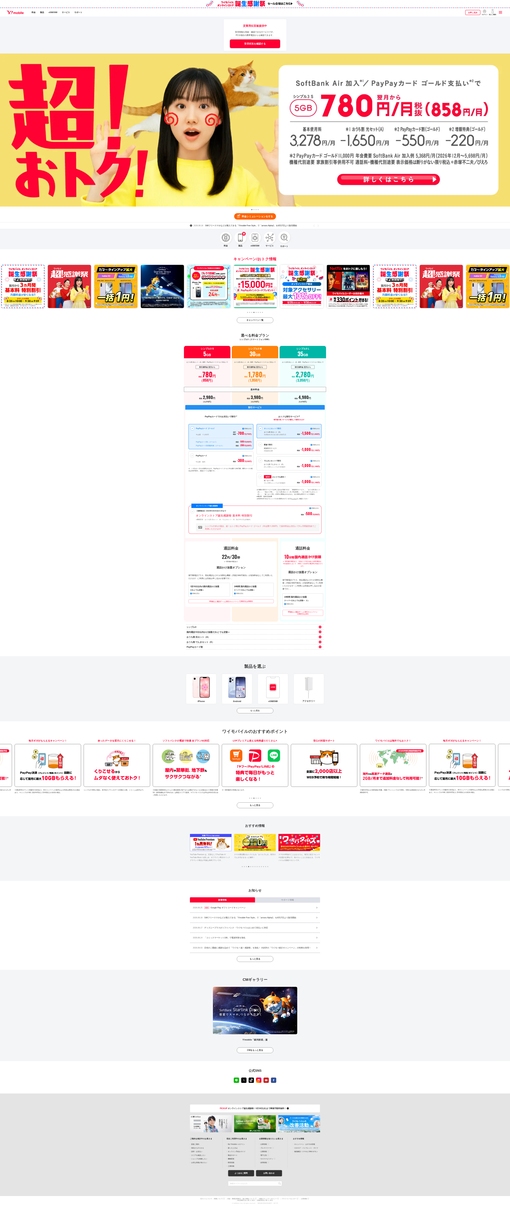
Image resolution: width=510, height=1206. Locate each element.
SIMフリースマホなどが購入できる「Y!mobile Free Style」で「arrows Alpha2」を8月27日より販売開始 (245, 225)
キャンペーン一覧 (255, 320)
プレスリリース (266, 1148)
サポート (78, 12)
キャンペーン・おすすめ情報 (304, 1144)
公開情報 (263, 1151)
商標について (218, 1198)
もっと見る (255, 710)
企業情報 (263, 1144)
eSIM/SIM (53, 12)
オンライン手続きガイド (236, 1151)
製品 (42, 12)
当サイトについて (206, 1198)
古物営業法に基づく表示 (265, 1200)
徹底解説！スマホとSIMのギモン (306, 1151)
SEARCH (279, 1183)
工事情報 (231, 1166)
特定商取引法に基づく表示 (246, 1200)
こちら (294, 498)
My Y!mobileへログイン (236, 1144)
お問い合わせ (269, 1173)
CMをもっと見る (255, 1050)
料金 (34, 12)
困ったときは (232, 1148)
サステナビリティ (266, 1159)
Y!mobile (15, 12)
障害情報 (231, 1162)
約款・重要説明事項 (234, 1198)
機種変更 (231, 1159)
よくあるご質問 (241, 1173)
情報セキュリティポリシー (268, 1198)
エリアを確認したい (198, 1155)
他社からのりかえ (197, 1148)
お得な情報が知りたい (199, 1162)
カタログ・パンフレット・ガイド (306, 1148)
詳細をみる (316, 477)
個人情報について (248, 1198)
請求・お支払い (196, 1151)
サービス (66, 12)
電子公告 (263, 1155)
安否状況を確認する (255, 43)
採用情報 (263, 1162)
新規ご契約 (195, 1144)
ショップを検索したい (199, 1159)
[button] (251, 209)
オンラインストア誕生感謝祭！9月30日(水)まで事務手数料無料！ (253, 1108)
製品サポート (232, 1155)
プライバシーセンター (289, 1198)
